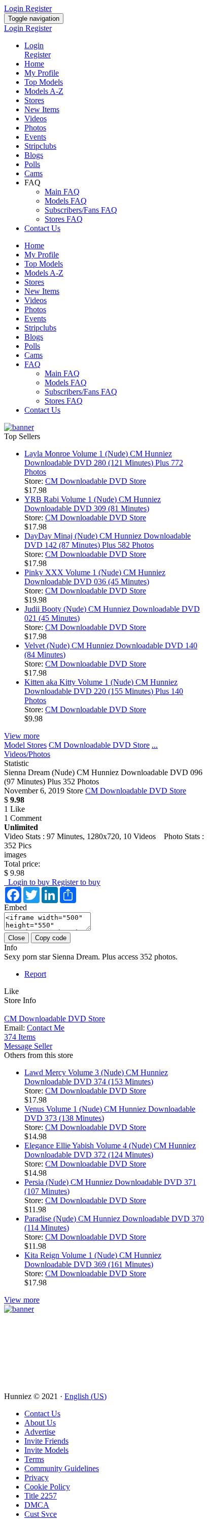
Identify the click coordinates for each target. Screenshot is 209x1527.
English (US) (85, 1396)
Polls (32, 164)
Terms (34, 1459)
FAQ (32, 364)
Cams (33, 173)
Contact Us (42, 228)
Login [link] (14, 8)
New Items (41, 109)
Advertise (39, 1432)
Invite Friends (46, 1441)
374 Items (20, 1037)
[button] (11, 991)
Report (35, 974)
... (155, 745)
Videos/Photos (27, 754)
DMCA (36, 1505)
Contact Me (45, 1027)
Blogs (33, 155)
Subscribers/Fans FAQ (81, 210)
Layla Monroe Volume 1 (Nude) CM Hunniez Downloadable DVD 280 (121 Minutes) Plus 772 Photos (103, 462)
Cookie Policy (47, 1486)
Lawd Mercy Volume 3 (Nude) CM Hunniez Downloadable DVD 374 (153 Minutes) (96, 1077)
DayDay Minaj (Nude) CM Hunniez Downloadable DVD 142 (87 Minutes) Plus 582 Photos (107, 540)
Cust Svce (40, 1514)
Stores (34, 100)
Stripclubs (40, 146)
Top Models (43, 82)
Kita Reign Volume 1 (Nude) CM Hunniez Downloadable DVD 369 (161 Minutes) (92, 1260)
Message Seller (28, 1046)
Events (35, 136)
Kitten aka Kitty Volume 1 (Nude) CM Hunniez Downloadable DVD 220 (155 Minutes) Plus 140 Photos (103, 691)
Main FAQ (62, 191)
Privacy (36, 1477)
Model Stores (25, 745)
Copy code (50, 938)
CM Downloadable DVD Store (95, 481)
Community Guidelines (61, 1468)
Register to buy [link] (76, 882)
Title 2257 (40, 1495)
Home (34, 63)
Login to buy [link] (28, 882)
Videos (35, 118)
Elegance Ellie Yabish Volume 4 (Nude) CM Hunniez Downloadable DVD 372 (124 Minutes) (110, 1150)
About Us (40, 1422)
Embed (15, 907)
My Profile (41, 73)
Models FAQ (66, 200)
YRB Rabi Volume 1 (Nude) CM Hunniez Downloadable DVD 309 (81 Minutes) (92, 504)
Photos (35, 127)
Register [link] (38, 8)
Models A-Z (43, 91)
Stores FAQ (64, 219)
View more (22, 736)
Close (16, 938)
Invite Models (46, 1450)
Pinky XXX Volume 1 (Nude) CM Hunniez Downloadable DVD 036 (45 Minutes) (94, 577)
